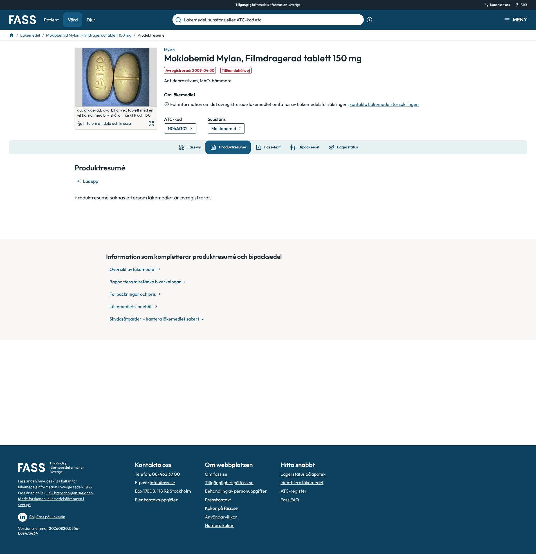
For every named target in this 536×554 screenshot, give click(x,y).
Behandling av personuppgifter (236, 491)
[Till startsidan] (11, 35)
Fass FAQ (290, 499)
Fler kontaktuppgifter (156, 499)
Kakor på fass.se (221, 508)
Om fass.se (216, 474)
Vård (73, 20)
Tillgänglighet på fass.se (229, 482)
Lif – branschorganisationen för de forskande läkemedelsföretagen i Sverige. (55, 499)
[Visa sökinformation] (369, 19)
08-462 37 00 (166, 474)
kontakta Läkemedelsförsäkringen (384, 104)
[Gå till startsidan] (22, 20)
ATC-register (294, 491)
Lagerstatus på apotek (303, 474)
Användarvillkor (221, 517)
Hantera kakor (219, 525)
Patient (51, 20)
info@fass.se (162, 482)
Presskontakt (218, 499)
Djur (91, 20)
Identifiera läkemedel (302, 482)
